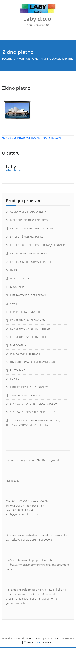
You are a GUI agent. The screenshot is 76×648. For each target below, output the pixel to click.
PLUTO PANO (17, 370)
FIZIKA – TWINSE (19, 278)
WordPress (35, 638)
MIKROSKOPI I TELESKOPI (25, 353)
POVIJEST (15, 378)
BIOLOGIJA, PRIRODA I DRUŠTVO (29, 220)
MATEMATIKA (18, 345)
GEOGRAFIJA (17, 286)
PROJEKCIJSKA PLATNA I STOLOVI (37, 58)
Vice (57, 638)
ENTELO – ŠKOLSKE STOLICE (26, 236)
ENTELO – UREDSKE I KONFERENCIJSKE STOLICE (38, 245)
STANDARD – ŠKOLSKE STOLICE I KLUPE (33, 412)
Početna (7, 58)
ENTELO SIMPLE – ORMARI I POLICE (30, 261)
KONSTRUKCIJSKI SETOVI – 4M (27, 320)
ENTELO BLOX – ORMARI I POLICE (29, 253)
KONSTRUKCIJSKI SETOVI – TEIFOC (30, 337)
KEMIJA (14, 303)
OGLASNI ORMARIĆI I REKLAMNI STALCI (33, 362)
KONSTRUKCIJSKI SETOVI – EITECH (30, 328)
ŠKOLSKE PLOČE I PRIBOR (25, 395)
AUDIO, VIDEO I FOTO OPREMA (28, 211)
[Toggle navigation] (38, 32)
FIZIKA (13, 270)
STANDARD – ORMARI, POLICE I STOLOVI (33, 403)
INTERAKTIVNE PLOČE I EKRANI (28, 295)
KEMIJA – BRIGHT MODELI (25, 312)
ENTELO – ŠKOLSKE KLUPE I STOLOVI (31, 228)
